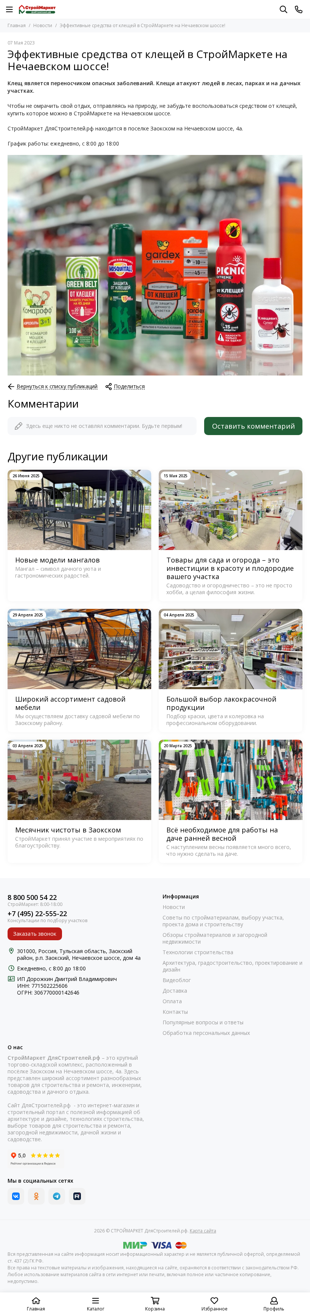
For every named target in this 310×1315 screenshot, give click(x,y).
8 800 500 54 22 (32, 897)
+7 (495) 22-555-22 (37, 913)
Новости (42, 25)
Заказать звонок (34, 933)
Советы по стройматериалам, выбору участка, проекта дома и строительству (223, 921)
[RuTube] (77, 1196)
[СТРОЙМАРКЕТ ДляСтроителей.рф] (37, 9)
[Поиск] (283, 9)
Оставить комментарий (253, 426)
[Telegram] (56, 1196)
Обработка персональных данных (206, 1033)
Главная (17, 25)
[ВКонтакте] (16, 1196)
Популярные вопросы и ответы (203, 1022)
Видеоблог (177, 980)
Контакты (175, 1011)
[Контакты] (298, 9)
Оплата (172, 1001)
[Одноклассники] (36, 1196)
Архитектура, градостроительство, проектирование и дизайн (232, 966)
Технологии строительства (198, 952)
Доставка (175, 990)
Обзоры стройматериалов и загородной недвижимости (215, 938)
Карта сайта (203, 1231)
